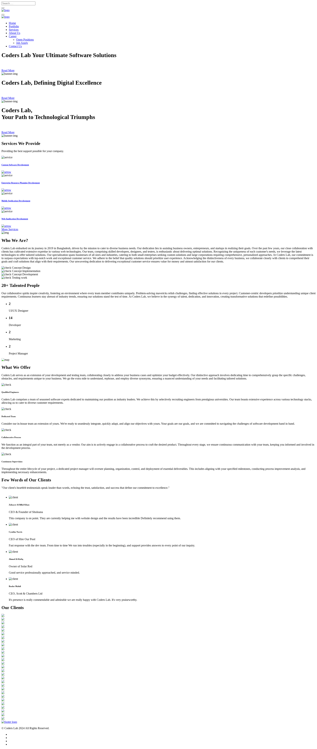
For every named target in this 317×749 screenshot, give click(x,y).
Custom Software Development (15, 165)
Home (12, 23)
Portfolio (14, 26)
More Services (9, 229)
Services (14, 29)
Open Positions (25, 39)
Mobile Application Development (15, 201)
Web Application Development (14, 219)
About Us (14, 33)
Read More (7, 70)
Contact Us (15, 46)
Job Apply (22, 42)
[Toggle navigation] (2, 14)
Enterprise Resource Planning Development (20, 183)
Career (13, 36)
